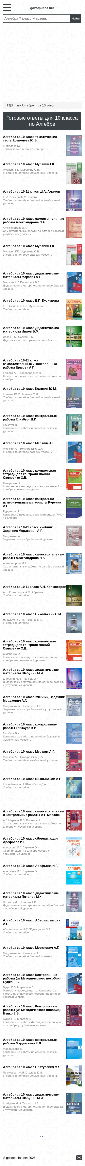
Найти (76, 18)
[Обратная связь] (79, 1158)
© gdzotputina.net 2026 (19, 1158)
